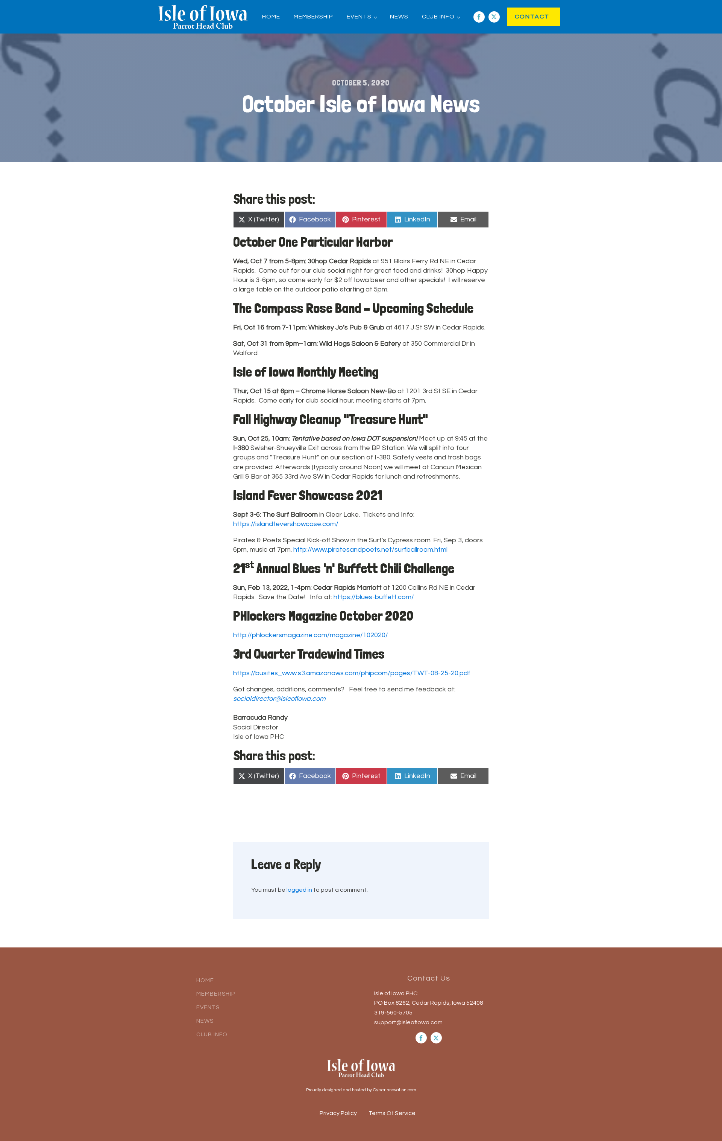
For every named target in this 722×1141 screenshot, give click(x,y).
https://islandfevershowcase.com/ (285, 524)
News (399, 17)
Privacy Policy (338, 1113)
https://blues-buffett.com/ (374, 597)
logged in (299, 890)
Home (271, 17)
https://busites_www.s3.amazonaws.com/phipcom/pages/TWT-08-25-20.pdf (351, 673)
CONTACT (524, 17)
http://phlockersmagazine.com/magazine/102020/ (310, 635)
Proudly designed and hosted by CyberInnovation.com (361, 1090)
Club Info (438, 17)
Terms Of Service (392, 1113)
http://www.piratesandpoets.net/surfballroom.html (370, 549)
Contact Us (428, 978)
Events (359, 17)
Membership (313, 17)
